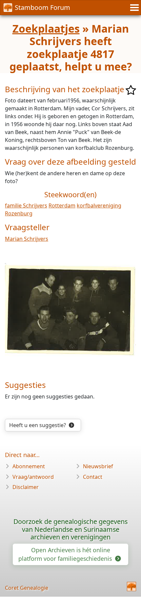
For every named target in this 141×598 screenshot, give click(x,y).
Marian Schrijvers (26, 238)
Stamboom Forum (42, 7)
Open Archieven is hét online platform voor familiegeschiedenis (65, 554)
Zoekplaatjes (46, 28)
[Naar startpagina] (131, 586)
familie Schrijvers (26, 205)
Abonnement (28, 466)
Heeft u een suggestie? (38, 425)
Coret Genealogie (26, 587)
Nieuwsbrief (98, 466)
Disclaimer (25, 487)
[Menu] (133, 7)
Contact (92, 476)
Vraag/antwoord (33, 476)
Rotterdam (62, 205)
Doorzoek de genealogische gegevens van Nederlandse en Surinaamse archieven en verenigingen (70, 529)
